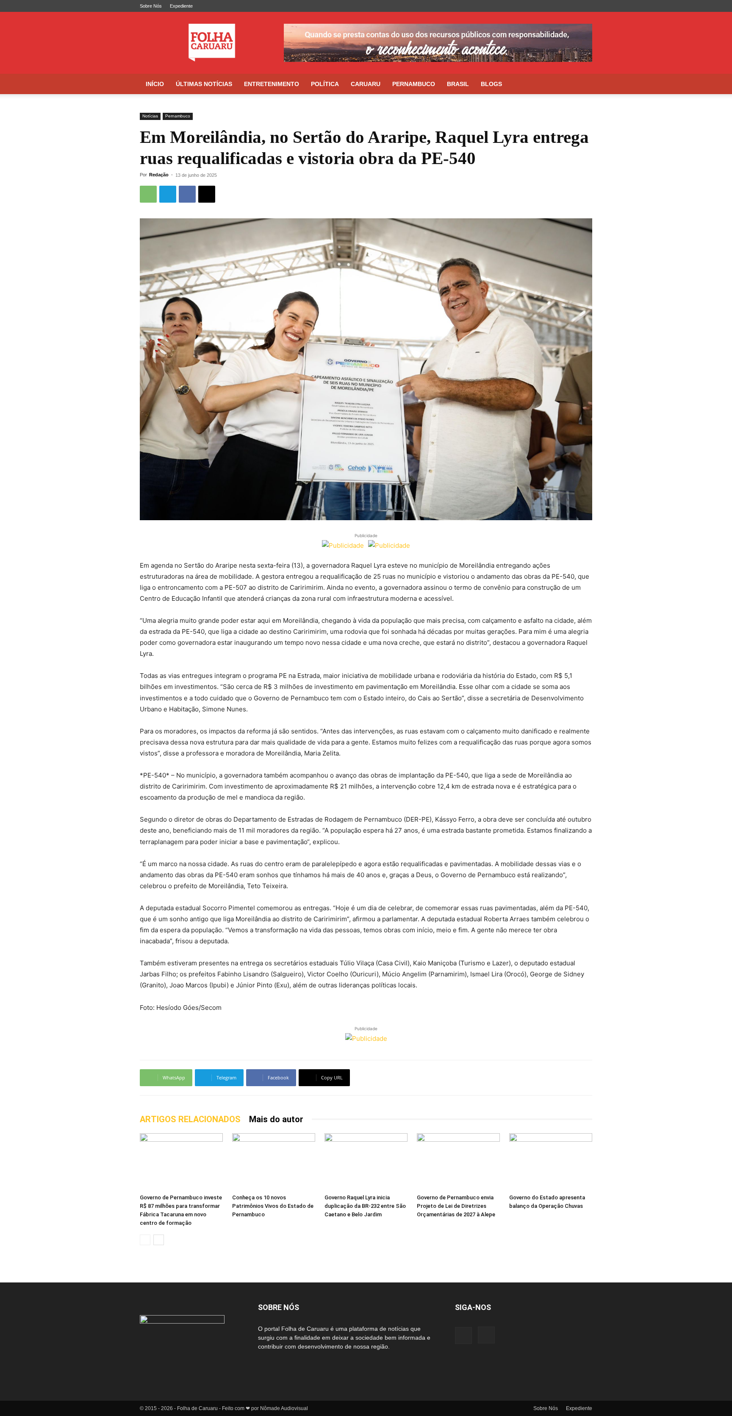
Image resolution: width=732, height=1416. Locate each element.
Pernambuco (413, 84)
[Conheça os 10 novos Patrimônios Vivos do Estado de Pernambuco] (273, 1161)
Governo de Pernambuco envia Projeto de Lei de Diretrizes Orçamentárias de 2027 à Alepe (456, 1206)
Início (155, 84)
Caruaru (365, 84)
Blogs (491, 84)
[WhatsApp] (148, 194)
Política (325, 84)
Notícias (150, 116)
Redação (159, 174)
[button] (582, 85)
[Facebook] (572, 6)
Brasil (458, 84)
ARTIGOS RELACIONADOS (190, 1119)
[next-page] (158, 1240)
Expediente (181, 5)
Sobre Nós (151, 5)
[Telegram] (167, 194)
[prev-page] (145, 1240)
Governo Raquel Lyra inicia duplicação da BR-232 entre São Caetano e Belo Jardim (365, 1206)
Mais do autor (276, 1119)
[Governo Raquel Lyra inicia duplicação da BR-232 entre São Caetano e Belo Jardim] (366, 1161)
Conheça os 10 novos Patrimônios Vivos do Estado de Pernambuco (272, 1206)
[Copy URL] (206, 194)
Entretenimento (271, 84)
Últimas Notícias (204, 84)
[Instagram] (586, 6)
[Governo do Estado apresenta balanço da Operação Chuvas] (550, 1161)
